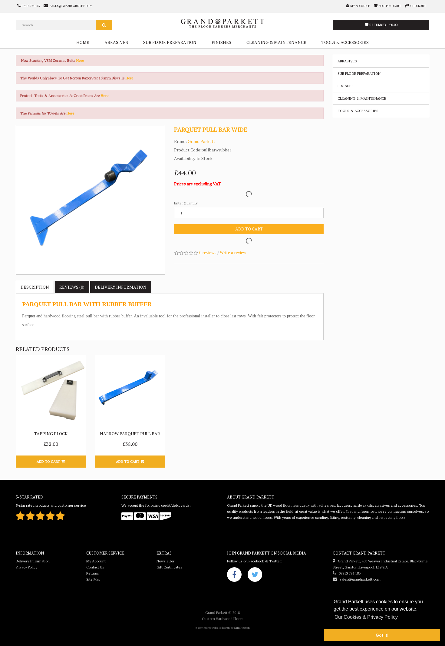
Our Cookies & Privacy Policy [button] (366, 617)
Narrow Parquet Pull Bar (130, 433)
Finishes (221, 42)
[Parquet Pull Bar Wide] (90, 200)
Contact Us (95, 567)
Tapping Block (51, 433)
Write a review (233, 252)
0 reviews (207, 252)
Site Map (93, 579)
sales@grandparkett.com (359, 579)
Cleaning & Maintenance (276, 42)
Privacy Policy (26, 567)
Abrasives (116, 42)
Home (82, 42)
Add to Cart (249, 229)
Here (80, 60)
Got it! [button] (382, 635)
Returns (92, 573)
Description (35, 287)
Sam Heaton (242, 628)
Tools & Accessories (345, 42)
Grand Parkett (201, 141)
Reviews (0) (71, 287)
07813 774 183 (348, 573)
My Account (96, 561)
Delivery (121, 287)
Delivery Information (33, 561)
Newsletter (165, 561)
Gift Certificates (169, 567)
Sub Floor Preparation (169, 42)
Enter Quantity (186, 203)
